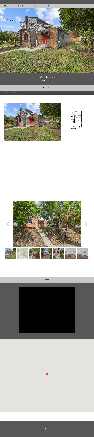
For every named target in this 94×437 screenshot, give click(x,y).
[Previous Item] (8, 224)
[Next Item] (86, 224)
